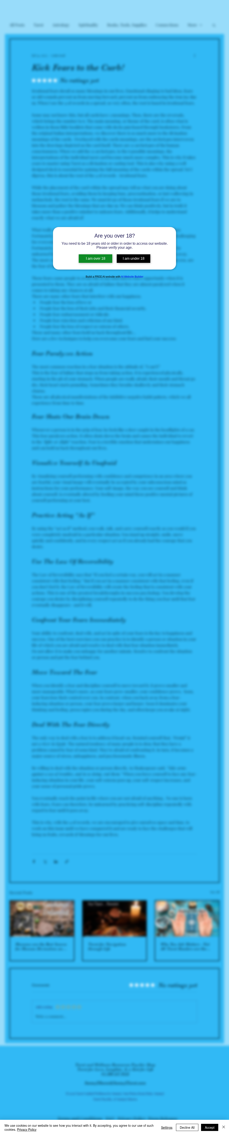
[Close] (223, 1127)
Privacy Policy (26, 1129)
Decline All (187, 1127)
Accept (209, 1127)
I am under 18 (133, 258)
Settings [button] (166, 1127)
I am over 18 (95, 258)
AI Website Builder (132, 276)
